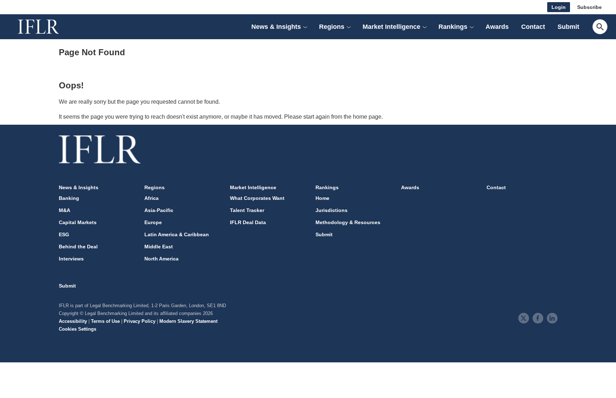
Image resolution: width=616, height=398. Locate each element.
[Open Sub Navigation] (305, 27)
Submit (568, 26)
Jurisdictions (331, 210)
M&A (64, 210)
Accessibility (73, 321)
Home (322, 198)
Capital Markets (78, 222)
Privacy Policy (139, 321)
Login (558, 7)
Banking (69, 198)
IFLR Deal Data (248, 222)
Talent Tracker (247, 210)
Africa (151, 198)
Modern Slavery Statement (188, 321)
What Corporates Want (257, 198)
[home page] (46, 27)
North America (161, 258)
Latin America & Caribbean (176, 234)
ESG (64, 234)
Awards (497, 26)
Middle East (158, 246)
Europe (153, 222)
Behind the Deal (78, 246)
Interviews (71, 258)
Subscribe (589, 7)
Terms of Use (105, 321)
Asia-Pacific (158, 210)
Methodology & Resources (347, 222)
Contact (533, 26)
